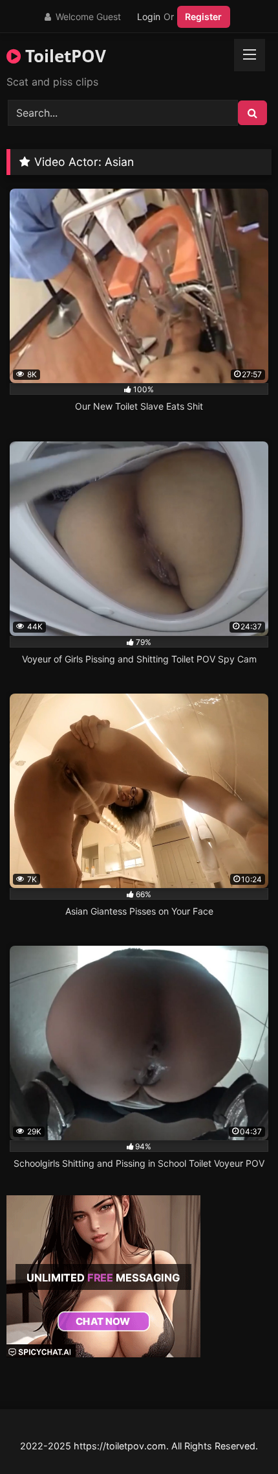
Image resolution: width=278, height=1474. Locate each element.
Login (148, 16)
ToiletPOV (63, 55)
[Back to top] (238, 1435)
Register (203, 16)
